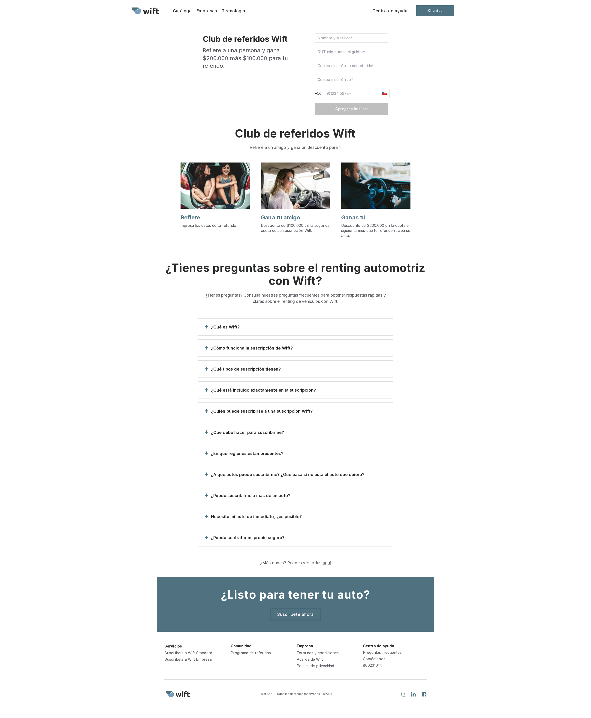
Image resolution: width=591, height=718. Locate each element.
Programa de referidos (251, 653)
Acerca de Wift (310, 659)
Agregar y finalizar (351, 108)
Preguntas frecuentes (382, 652)
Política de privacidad (315, 666)
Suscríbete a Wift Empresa (188, 659)
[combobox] (384, 93)
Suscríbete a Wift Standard (188, 653)
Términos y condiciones (318, 653)
